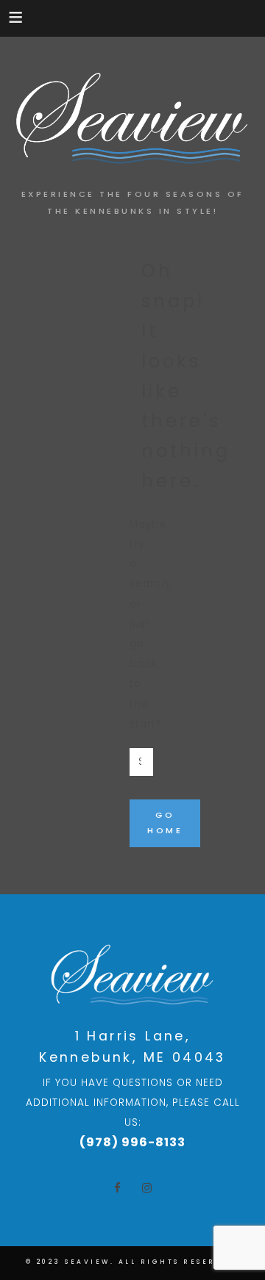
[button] (16, 17)
